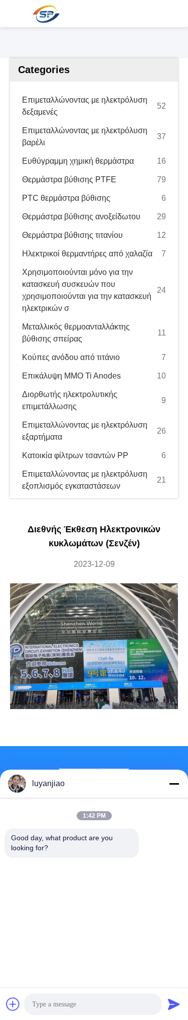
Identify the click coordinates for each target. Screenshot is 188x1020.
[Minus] (174, 784)
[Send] (174, 1004)
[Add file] (13, 1004)
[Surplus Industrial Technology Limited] (45, 14)
